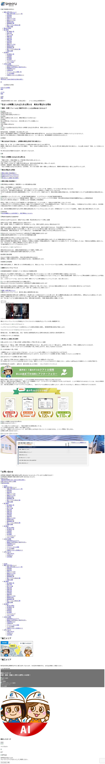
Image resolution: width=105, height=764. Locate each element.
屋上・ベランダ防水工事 (13, 25)
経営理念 (9, 57)
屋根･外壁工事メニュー (10, 12)
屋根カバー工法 (11, 20)
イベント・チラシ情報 (13, 547)
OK (8, 762)
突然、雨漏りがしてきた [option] (24, 449)
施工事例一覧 (10, 31)
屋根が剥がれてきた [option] (23, 454)
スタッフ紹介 (10, 62)
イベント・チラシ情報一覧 (14, 72)
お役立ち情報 (7, 63)
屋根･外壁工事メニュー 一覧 (14, 13)
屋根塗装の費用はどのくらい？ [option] (25, 452)
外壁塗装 (9, 15)
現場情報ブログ (11, 68)
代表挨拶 (9, 55)
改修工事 (9, 38)
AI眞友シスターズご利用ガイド (15, 75)
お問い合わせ (7, 552)
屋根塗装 (9, 17)
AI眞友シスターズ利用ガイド (15, 550)
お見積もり (10, 555)
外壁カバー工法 (11, 18)
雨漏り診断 (10, 26)
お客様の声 (10, 70)
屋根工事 (9, 39)
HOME (5, 485)
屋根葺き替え (10, 21)
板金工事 (9, 33)
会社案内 (6, 52)
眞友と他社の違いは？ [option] (23, 463)
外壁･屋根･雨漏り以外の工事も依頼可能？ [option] (28, 460)
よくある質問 (10, 73)
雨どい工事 (10, 34)
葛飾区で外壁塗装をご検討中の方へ (16, 67)
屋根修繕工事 (10, 23)
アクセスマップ (11, 60)
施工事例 (6, 30)
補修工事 (9, 36)
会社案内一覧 (10, 54)
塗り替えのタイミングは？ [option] (24, 457)
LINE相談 (9, 556)
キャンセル (3, 762)
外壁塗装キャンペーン (13, 65)
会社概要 (9, 59)
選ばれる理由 (7, 28)
